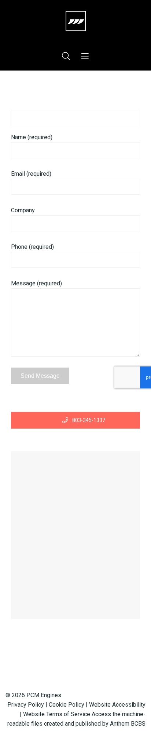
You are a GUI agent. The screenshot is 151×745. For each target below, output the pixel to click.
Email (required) (31, 173)
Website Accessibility (117, 704)
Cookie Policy (66, 704)
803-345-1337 (88, 420)
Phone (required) (32, 246)
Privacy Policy (25, 704)
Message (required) (36, 283)
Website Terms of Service (56, 714)
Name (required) (31, 137)
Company (23, 210)
